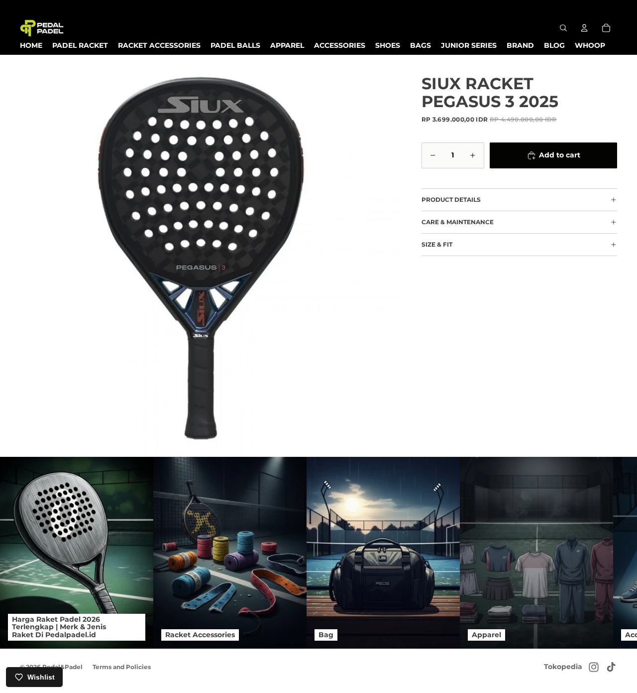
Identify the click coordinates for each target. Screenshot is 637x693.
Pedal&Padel (62, 667)
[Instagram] (594, 667)
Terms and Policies (122, 667)
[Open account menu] (584, 28)
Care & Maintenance (458, 222)
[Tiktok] (611, 667)
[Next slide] (606, 552)
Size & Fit (437, 244)
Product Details (451, 199)
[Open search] (563, 28)
